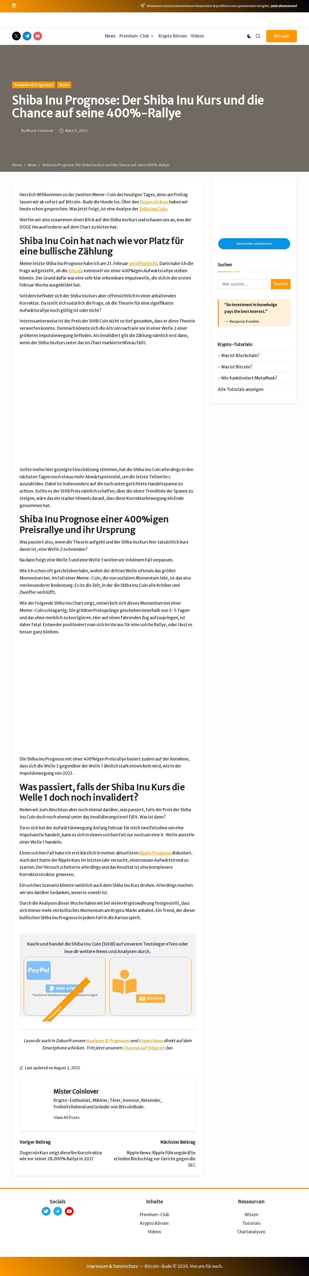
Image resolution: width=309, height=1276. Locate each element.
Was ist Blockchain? (240, 355)
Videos (154, 1231)
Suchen (225, 264)
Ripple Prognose (155, 853)
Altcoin (75, 270)
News (64, 85)
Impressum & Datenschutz (112, 1266)
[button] (281, 36)
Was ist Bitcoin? (236, 367)
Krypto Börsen (154, 1223)
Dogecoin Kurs (154, 202)
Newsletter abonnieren (254, 244)
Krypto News (151, 1040)
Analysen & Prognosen (33, 85)
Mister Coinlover (76, 1091)
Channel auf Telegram (144, 1048)
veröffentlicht (143, 263)
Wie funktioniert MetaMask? (249, 378)
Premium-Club (154, 1214)
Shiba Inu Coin (153, 209)
